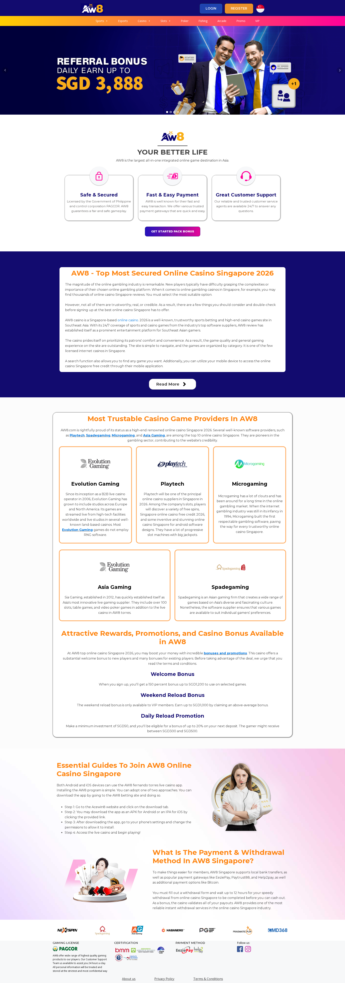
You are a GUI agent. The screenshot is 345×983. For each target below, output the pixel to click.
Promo (240, 21)
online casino (128, 320)
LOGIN (211, 8)
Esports (123, 21)
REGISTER (239, 8)
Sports (100, 21)
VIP (257, 21)
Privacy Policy (164, 979)
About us (129, 979)
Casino (142, 21)
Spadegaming (98, 435)
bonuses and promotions (225, 653)
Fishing (202, 21)
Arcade (221, 21)
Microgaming (123, 435)
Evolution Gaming (77, 530)
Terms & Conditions (208, 979)
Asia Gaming (154, 435)
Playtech (77, 435)
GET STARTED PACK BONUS (172, 231)
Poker (184, 21)
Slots (164, 21)
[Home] (83, 21)
